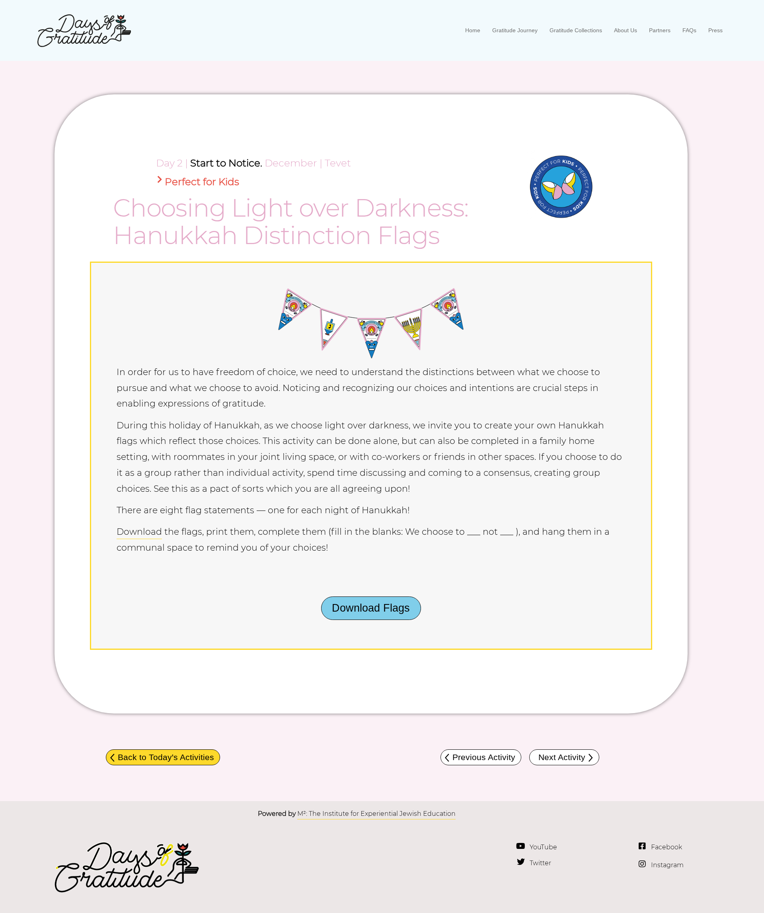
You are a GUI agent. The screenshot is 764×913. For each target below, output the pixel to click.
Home (472, 30)
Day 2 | (172, 163)
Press (715, 30)
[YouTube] (521, 846)
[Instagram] (642, 864)
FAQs (689, 30)
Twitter (540, 863)
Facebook (666, 847)
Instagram (667, 865)
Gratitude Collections (576, 30)
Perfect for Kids (202, 182)
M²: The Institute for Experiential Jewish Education (376, 813)
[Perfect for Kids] (160, 180)
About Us (625, 30)
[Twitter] (521, 862)
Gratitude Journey (515, 30)
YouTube (543, 847)
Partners (659, 30)
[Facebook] (642, 846)
